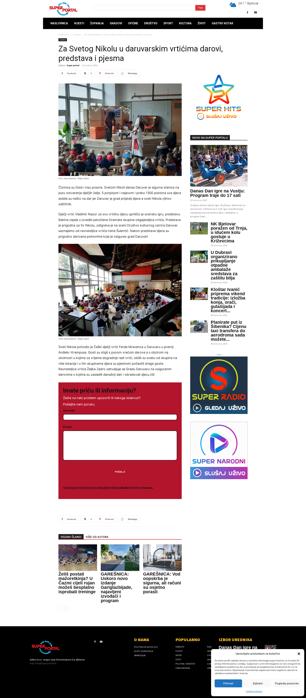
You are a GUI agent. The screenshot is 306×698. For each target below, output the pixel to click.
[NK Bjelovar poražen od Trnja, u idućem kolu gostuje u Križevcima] (199, 228)
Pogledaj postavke (287, 683)
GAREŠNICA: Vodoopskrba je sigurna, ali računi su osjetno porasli (162, 582)
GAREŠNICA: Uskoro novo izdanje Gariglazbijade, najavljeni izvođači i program (116, 587)
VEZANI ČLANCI (71, 537)
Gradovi (77, 34)
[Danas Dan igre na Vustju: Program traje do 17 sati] (219, 166)
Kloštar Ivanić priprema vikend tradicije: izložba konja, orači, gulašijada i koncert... (228, 300)
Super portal (73, 65)
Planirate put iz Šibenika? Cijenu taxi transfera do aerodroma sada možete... (228, 331)
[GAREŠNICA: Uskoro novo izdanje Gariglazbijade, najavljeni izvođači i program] (120, 557)
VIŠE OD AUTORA (97, 537)
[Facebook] (247, 12)
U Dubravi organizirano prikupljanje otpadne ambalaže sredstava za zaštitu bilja (224, 265)
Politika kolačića (254, 691)
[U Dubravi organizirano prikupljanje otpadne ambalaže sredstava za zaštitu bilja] (199, 257)
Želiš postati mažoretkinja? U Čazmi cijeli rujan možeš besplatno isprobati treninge (77, 582)
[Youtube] (255, 12)
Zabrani (258, 683)
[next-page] (66, 608)
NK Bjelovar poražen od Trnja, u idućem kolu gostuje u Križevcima (229, 232)
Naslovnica (63, 34)
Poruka (67, 426)
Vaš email (69, 410)
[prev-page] (60, 608)
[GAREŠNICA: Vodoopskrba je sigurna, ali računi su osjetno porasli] (162, 557)
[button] (299, 653)
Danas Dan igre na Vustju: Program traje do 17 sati (217, 193)
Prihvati (228, 683)
